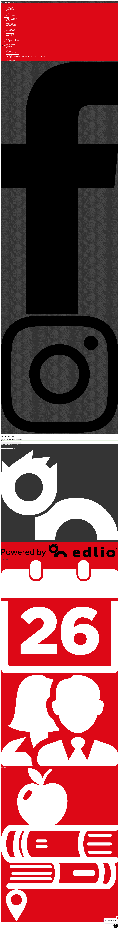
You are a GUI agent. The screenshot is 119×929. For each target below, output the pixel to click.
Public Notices (9, 13)
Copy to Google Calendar (6, 439)
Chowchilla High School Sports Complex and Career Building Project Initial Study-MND (25, 56)
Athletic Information (10, 29)
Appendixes (8, 51)
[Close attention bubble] (117, 916)
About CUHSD (9, 7)
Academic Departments (11, 19)
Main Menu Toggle (5, 3)
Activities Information (11, 28)
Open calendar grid (16, 443)
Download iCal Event (18, 439)
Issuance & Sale (9, 57)
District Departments (10, 10)
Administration (9, 8)
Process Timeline (9, 59)
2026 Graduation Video (14, 40)
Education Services (10, 23)
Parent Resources (10, 34)
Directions (29, 921)
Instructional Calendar (11, 25)
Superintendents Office (11, 15)
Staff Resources (9, 46)
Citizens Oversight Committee (12, 54)
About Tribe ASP (10, 43)
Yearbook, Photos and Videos (12, 39)
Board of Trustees (10, 9)
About (7, 50)
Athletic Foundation (10, 30)
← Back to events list (6, 443)
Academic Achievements (11, 18)
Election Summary (10, 55)
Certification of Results (11, 52)
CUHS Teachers (9, 22)
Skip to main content (5, 1)
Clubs (7, 36)
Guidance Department (11, 24)
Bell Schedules (9, 35)
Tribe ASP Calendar (10, 44)
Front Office (8, 12)
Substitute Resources (10, 47)
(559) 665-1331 (26, 447)
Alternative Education (11, 20)
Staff (7, 14)
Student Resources (10, 33)
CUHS (2, 440)
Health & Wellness (10, 38)
